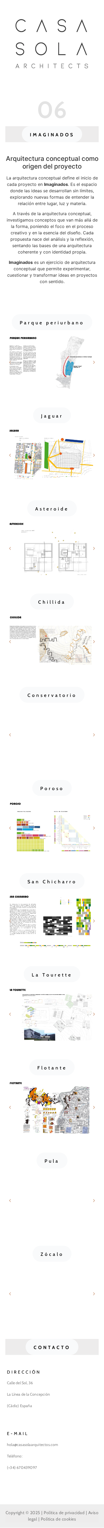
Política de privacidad (64, 1512)
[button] (52, 134)
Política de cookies (58, 1519)
